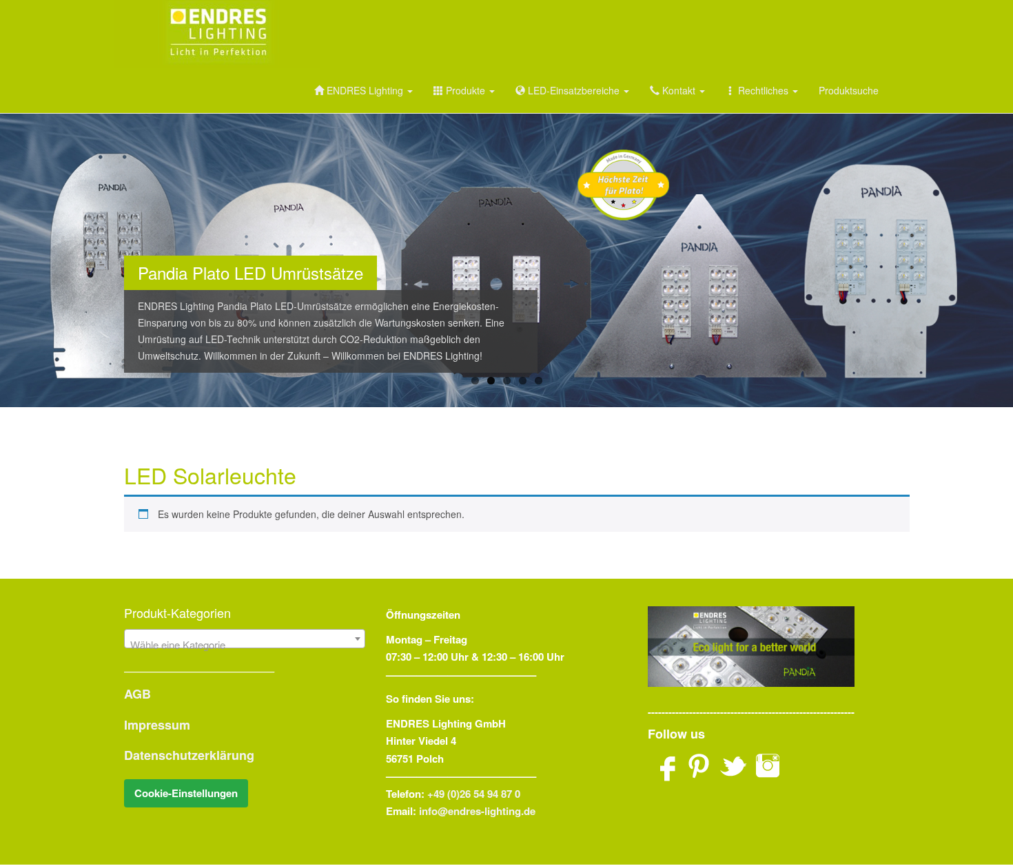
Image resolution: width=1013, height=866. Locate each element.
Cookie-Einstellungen (186, 793)
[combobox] (244, 638)
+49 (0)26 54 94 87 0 (473, 793)
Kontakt (678, 90)
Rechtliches (763, 90)
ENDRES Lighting (365, 90)
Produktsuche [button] (849, 90)
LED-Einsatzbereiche (573, 90)
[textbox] (245, 644)
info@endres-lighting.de (477, 810)
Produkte (465, 90)
